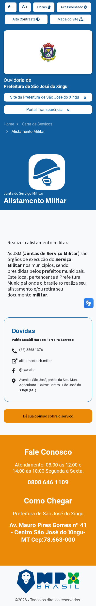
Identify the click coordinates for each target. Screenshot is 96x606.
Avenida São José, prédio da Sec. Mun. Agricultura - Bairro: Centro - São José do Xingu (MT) (50, 385)
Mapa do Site (68, 19)
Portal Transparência (45, 109)
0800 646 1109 (48, 482)
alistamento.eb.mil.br (35, 361)
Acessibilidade (72, 7)
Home (9, 124)
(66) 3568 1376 (31, 350)
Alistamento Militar (28, 131)
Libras (42, 7)
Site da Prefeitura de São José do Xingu (45, 97)
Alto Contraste (24, 19)
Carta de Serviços (37, 124)
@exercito (26, 370)
